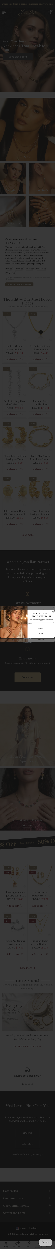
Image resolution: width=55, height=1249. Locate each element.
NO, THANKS (41, 633)
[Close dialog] (53, 612)
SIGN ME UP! (41, 628)
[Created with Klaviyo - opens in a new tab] (27, 638)
